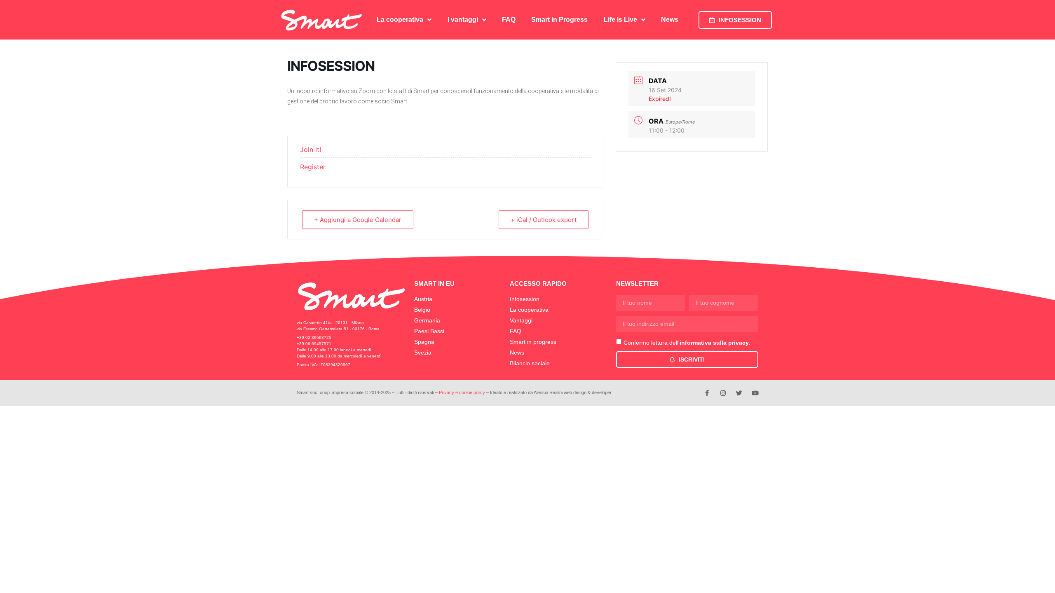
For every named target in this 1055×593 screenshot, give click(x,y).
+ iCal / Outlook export (544, 220)
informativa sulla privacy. (715, 342)
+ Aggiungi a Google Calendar (357, 220)
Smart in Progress (559, 19)
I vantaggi (463, 19)
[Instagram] (723, 393)
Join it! (310, 149)
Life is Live (620, 19)
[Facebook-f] (707, 393)
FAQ (509, 19)
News (669, 19)
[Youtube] (755, 393)
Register (313, 167)
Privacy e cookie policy (462, 392)
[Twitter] (739, 393)
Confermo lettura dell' (687, 342)
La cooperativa (400, 19)
